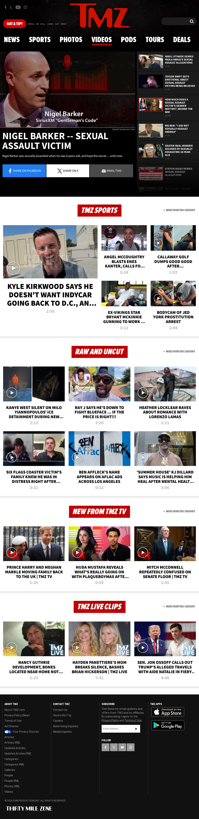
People (8, 775)
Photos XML (12, 786)
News (12, 40)
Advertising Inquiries (65, 726)
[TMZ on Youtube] (18, 7)
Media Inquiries (62, 731)
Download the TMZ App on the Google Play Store (167, 725)
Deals (181, 40)
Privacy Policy (110, 720)
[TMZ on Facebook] (5, 7)
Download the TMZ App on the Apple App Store (167, 712)
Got (15, 24)
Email (113, 171)
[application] (67, 89)
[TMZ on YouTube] (122, 747)
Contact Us (60, 709)
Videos (102, 40)
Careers (58, 720)
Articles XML (12, 742)
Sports (40, 40)
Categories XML (14, 764)
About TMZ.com (14, 709)
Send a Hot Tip (62, 715)
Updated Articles (14, 748)
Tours (155, 40)
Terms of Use (13, 720)
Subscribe (136, 729)
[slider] (67, 127)
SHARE (70, 171)
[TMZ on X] (11, 7)
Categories (11, 759)
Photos (71, 40)
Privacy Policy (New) (17, 715)
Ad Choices (11, 726)
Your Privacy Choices (25, 731)
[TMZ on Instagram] (25, 7)
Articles (9, 737)
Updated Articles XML (17, 753)
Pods (128, 40)
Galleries (9, 769)
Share (27, 171)
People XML (11, 780)
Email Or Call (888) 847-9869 (47, 24)
